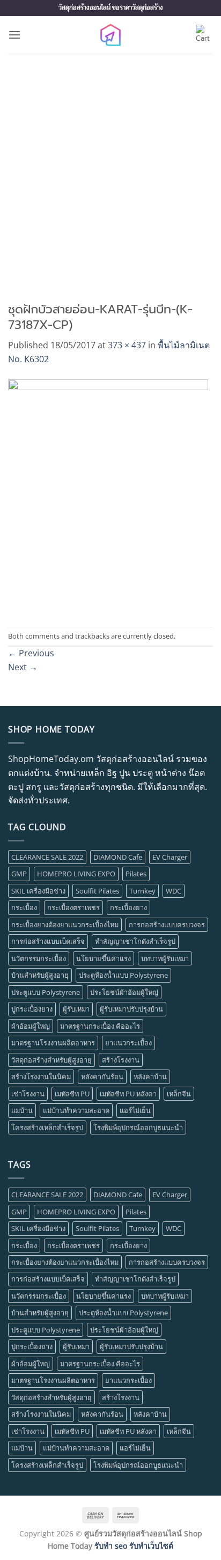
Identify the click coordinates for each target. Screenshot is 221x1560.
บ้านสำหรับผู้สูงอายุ (40, 975)
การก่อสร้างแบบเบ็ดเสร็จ (48, 941)
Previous (31, 653)
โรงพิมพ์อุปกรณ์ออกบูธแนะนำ (138, 1127)
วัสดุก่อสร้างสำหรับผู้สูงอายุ (51, 1060)
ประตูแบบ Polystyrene (45, 992)
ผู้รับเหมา (76, 1009)
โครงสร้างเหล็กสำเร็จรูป (47, 1127)
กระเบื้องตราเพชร (73, 907)
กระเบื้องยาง (128, 907)
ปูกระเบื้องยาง (32, 1009)
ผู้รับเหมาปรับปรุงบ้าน (131, 1009)
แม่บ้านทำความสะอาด (76, 1110)
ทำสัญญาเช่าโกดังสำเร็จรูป (135, 941)
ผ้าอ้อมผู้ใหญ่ (30, 1026)
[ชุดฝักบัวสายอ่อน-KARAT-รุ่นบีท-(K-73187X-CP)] (108, 495)
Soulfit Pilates (97, 891)
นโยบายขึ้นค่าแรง (103, 958)
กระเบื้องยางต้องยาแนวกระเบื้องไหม (65, 924)
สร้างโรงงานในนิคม (41, 1076)
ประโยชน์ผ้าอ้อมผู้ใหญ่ (124, 992)
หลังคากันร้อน (102, 1076)
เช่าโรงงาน (28, 1093)
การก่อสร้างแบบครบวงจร (167, 924)
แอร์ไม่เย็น (135, 1110)
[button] (14, 34)
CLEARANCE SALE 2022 (47, 857)
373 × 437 (127, 345)
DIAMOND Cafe (117, 857)
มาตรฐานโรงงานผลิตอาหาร (53, 1043)
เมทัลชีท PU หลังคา (128, 1093)
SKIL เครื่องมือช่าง (38, 891)
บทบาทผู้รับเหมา (165, 958)
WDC (173, 891)
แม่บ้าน (22, 1110)
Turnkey (142, 891)
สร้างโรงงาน (120, 1060)
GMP (19, 873)
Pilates (136, 873)
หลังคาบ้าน (150, 1076)
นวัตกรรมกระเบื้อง (38, 958)
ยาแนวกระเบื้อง (128, 1043)
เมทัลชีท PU (72, 1093)
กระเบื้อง (24, 907)
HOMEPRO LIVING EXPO (76, 873)
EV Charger (169, 857)
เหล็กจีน (179, 1093)
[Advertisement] (110, 169)
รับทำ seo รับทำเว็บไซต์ (133, 1546)
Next (23, 667)
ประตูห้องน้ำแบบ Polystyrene (123, 975)
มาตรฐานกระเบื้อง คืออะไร (100, 1026)
